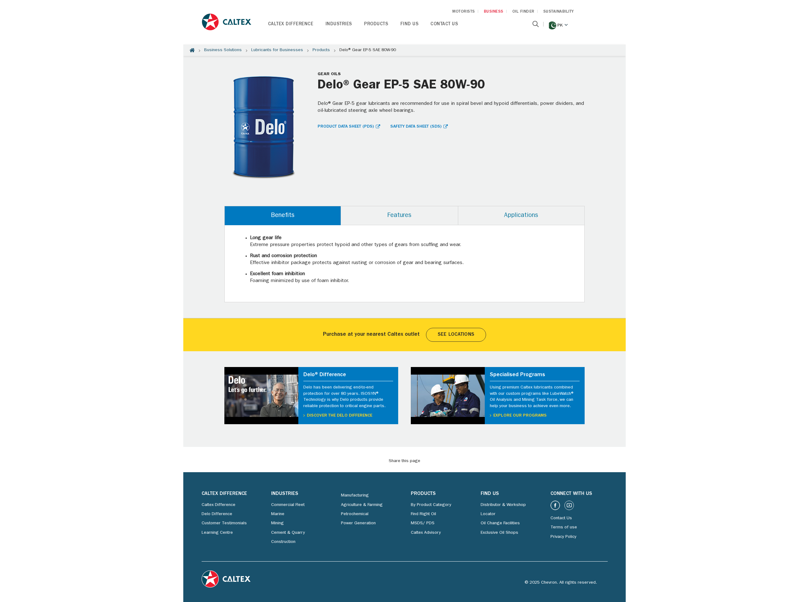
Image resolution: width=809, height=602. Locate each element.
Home (192, 50)
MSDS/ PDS (423, 523)
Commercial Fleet (288, 505)
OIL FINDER (523, 12)
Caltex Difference (290, 24)
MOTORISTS (463, 12)
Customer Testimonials (224, 523)
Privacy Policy (563, 537)
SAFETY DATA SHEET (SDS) (415, 126)
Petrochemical (354, 514)
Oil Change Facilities (500, 523)
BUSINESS (493, 12)
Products (376, 24)
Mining (277, 523)
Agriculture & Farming (362, 505)
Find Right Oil (423, 514)
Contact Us (444, 24)
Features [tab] (399, 216)
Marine (277, 514)
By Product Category (431, 505)
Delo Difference (217, 514)
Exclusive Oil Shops (499, 533)
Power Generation (358, 523)
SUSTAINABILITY (558, 12)
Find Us (409, 24)
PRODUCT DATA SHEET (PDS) (346, 126)
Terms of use (563, 527)
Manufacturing (355, 495)
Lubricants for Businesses (277, 50)
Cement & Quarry (288, 533)
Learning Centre (217, 533)
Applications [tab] (521, 216)
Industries (338, 24)
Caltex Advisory (426, 533)
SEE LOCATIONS (456, 334)
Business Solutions (223, 50)
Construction (283, 542)
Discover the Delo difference (339, 415)
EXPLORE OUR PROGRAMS (520, 415)
